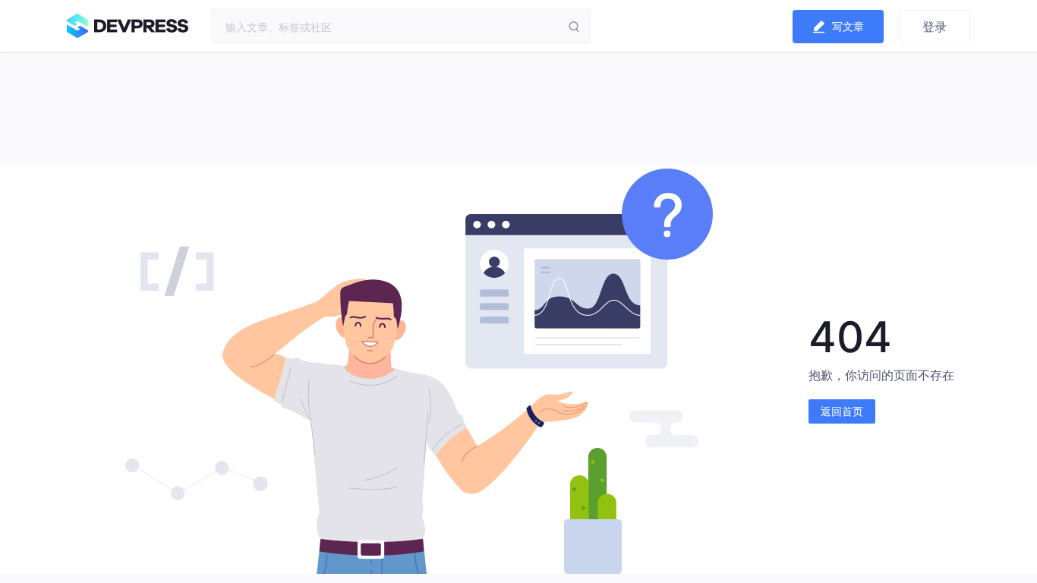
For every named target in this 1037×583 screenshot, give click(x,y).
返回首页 (842, 411)
